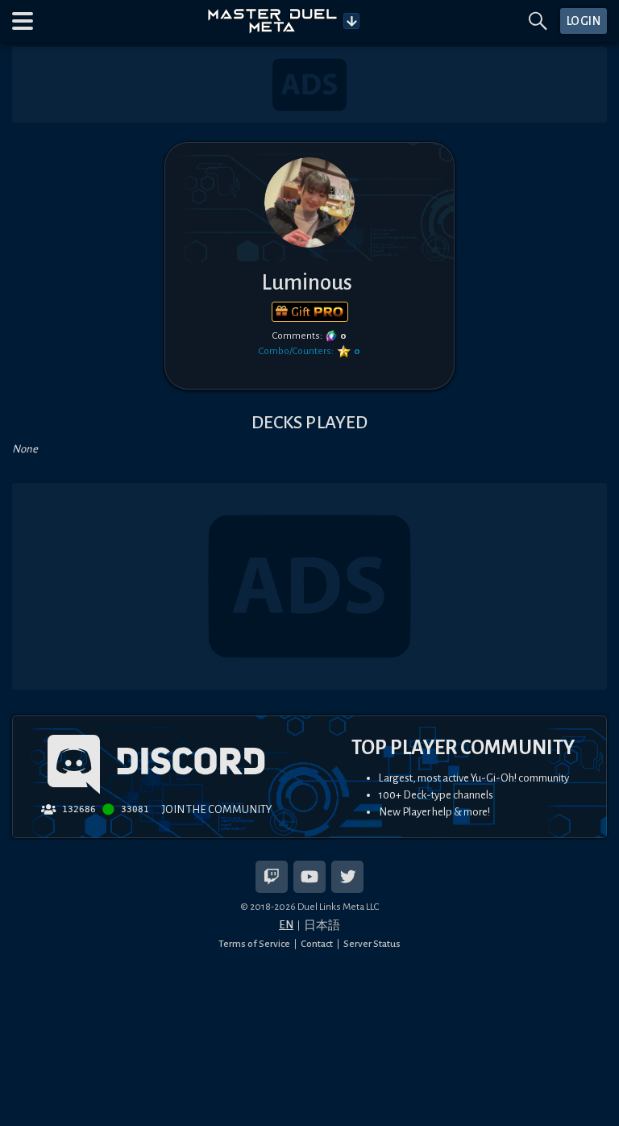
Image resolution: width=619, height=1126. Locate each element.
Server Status (372, 943)
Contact (317, 943)
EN (286, 925)
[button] (22, 21)
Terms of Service (254, 943)
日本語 (322, 926)
